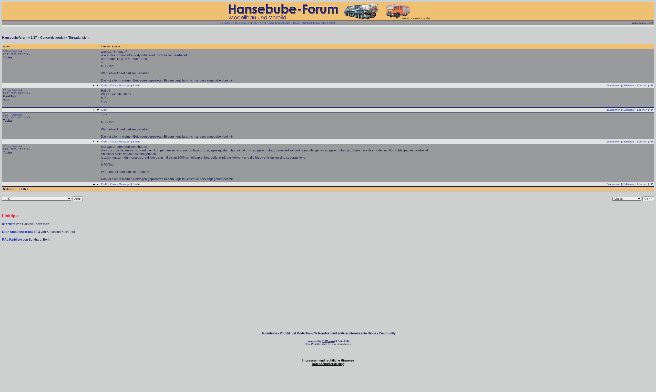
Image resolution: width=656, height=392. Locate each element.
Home (296, 23)
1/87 (34, 37)
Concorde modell (52, 37)
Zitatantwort (613, 85)
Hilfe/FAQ (258, 23)
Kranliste (8, 224)
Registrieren (227, 23)
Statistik (307, 23)
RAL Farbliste (12, 239)
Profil (104, 85)
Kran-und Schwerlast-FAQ (21, 232)
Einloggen (244, 23)
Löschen (642, 85)
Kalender (320, 23)
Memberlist (284, 23)
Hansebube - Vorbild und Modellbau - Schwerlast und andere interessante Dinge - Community (328, 333)
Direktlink (17, 51)
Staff (332, 23)
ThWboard (328, 341)
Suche (270, 23)
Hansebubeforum (14, 37)
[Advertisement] (328, 257)
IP (651, 85)
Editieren (628, 85)
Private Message (120, 85)
